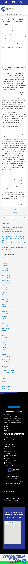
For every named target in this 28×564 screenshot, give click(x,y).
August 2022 (5, 313)
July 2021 (4, 344)
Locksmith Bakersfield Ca (8, 372)
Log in (3, 381)
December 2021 (6, 333)
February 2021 (5, 352)
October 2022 (5, 309)
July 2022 (4, 316)
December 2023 (6, 275)
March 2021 (5, 349)
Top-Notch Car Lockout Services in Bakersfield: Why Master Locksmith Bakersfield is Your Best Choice (13, 238)
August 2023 (5, 285)
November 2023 (6, 277)
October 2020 (5, 361)
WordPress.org (5, 389)
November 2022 (6, 306)
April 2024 (4, 265)
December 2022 (6, 304)
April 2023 (4, 294)
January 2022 (5, 330)
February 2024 (5, 270)
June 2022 (4, 318)
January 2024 (5, 273)
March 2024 (5, 268)
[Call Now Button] (24, 561)
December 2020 (6, 356)
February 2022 (5, 328)
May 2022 (4, 321)
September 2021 (6, 340)
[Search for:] (14, 217)
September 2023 (6, 282)
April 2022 (4, 323)
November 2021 (6, 335)
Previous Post (14, 209)
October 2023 (5, 280)
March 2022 (5, 325)
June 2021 (4, 347)
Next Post (14, 212)
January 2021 (5, 354)
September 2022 (6, 311)
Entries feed (5, 384)
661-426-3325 (14, 517)
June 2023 (4, 289)
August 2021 (5, 342)
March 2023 (5, 297)
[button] (25, 9)
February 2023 (5, 299)
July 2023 (4, 287)
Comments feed (6, 386)
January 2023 (5, 301)
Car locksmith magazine (8, 370)
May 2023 (4, 292)
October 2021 (5, 337)
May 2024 (4, 263)
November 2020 (6, 359)
